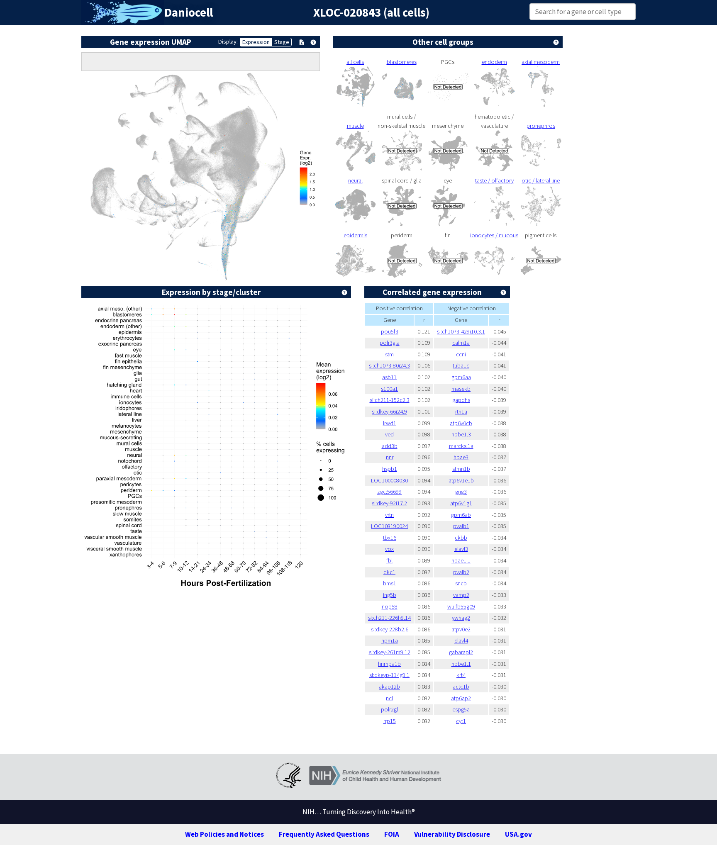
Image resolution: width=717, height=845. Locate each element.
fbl (389, 560)
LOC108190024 (389, 526)
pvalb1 (461, 526)
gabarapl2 (461, 652)
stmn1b (461, 468)
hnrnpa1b (389, 663)
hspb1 (389, 468)
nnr (389, 457)
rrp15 (389, 721)
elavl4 (461, 640)
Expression (256, 42)
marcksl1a (461, 446)
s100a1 (389, 388)
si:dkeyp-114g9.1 (389, 675)
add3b (390, 446)
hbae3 (461, 457)
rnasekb (461, 388)
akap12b (389, 686)
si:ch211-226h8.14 (389, 617)
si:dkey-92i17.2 (389, 503)
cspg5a (461, 709)
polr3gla (390, 342)
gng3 (461, 491)
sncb (461, 583)
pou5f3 (389, 331)
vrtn (389, 515)
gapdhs (461, 400)
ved (389, 434)
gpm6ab (461, 515)
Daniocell (188, 12)
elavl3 (461, 549)
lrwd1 (389, 423)
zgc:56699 (389, 491)
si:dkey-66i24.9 (389, 411)
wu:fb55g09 (461, 606)
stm (389, 354)
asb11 (389, 377)
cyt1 (461, 721)
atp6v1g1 (461, 503)
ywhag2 (461, 617)
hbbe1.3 (461, 434)
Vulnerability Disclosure (452, 834)
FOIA (391, 834)
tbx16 (389, 537)
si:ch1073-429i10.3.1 (461, 331)
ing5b (389, 595)
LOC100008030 (389, 480)
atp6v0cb (461, 423)
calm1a (461, 342)
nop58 (390, 606)
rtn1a (461, 411)
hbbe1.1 (461, 663)
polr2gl (389, 709)
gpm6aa (461, 377)
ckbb (461, 537)
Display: (228, 41)
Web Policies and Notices (224, 834)
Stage (281, 42)
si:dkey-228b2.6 (389, 629)
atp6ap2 (461, 698)
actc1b (461, 686)
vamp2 (461, 595)
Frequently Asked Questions (324, 834)
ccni (461, 354)
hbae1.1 (461, 560)
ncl (389, 698)
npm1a (389, 640)
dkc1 (389, 572)
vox (389, 549)
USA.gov (518, 834)
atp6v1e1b (461, 480)
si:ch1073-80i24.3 (389, 365)
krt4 (461, 675)
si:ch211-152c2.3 (390, 400)
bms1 (389, 583)
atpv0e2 (461, 629)
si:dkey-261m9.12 (389, 652)
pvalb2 (461, 572)
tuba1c (461, 365)
